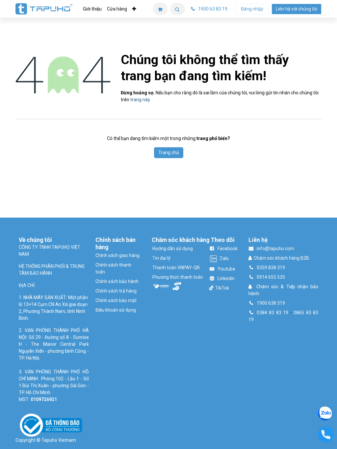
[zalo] (325, 412)
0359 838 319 (271, 267)
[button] (177, 9)
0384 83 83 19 (272, 312)
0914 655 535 (271, 277)
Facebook (228, 248)
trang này (140, 99)
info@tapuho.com (275, 248)
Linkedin (226, 278)
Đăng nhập (252, 9)
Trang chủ (168, 152)
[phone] (326, 434)
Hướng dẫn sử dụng (172, 248)
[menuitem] (92, 9)
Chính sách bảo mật (116, 300)
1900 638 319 (271, 303)
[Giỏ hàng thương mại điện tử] (160, 9)
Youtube (226, 269)
